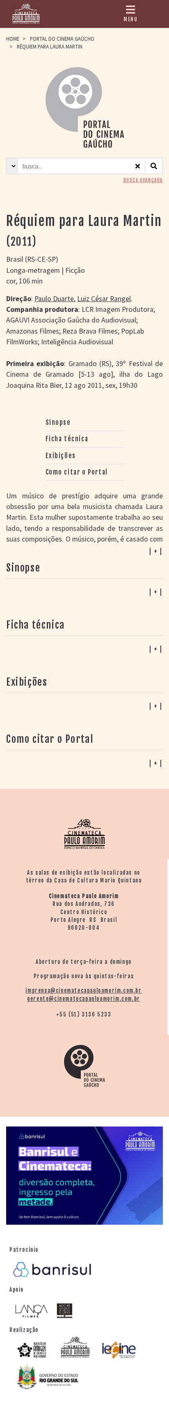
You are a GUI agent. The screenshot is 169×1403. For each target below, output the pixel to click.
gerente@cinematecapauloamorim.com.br (83, 998)
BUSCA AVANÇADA (143, 180)
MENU (130, 19)
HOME (12, 38)
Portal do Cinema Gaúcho (62, 38)
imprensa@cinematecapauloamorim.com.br (83, 990)
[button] (84, 763)
